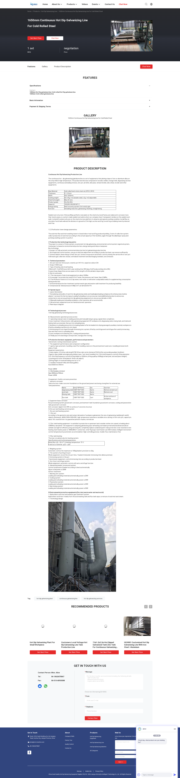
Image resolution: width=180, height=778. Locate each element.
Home (29, 11)
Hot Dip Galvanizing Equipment (95, 737)
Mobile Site (88, 771)
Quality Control (69, 744)
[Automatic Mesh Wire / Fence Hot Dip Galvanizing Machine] (42, 626)
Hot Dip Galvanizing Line (49, 11)
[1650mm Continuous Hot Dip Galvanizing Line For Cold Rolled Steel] (131, 35)
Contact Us (68, 748)
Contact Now (93, 718)
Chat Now (55, 38)
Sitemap (79, 771)
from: (88, 696)
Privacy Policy (99, 771)
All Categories (94, 750)
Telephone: (89, 707)
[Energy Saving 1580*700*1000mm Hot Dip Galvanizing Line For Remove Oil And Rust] (137, 626)
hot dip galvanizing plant (45, 598)
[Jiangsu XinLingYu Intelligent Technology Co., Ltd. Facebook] (29, 752)
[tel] (51, 686)
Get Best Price (35, 38)
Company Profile (69, 736)
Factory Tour (68, 740)
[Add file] (138, 774)
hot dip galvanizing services (93, 598)
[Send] (174, 774)
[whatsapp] (46, 686)
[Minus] (175, 729)
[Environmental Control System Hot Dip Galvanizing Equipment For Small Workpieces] (105, 626)
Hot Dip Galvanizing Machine (98, 746)
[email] (40, 686)
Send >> (120, 762)
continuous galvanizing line (68, 598)
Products (36, 11)
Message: (89, 672)
